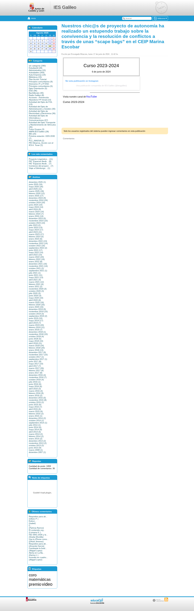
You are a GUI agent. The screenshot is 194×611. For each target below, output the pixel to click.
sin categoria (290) (37, 66)
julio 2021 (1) (35, 273)
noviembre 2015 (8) (38, 400)
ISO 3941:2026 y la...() (38, 536)
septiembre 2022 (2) (38, 248)
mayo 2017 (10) (36, 364)
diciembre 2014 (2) (37, 418)
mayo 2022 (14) (36, 252)
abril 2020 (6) (35, 300)
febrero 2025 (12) (37, 193)
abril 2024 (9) (35, 209)
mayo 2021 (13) (36, 277)
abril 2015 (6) (35, 409)
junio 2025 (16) (35, 184)
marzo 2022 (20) (36, 257)
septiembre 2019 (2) (38, 316)
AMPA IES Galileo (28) (39, 131)
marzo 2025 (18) (36, 191)
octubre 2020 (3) (36, 291)
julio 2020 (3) (35, 293)
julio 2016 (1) (35, 382)
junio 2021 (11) (35, 275)
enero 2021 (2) (35, 286)
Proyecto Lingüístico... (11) (41, 159)
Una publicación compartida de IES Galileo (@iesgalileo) (101, 85)
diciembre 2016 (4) (37, 375)
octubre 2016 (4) (36, 379)
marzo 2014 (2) (36, 434)
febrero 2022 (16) (37, 259)
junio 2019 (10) (35, 318)
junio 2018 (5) (35, 339)
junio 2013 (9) (35, 448)
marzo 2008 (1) (36, 450)
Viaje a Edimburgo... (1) (39, 168)
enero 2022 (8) (35, 261)
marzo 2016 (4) (36, 391)
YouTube (91, 96)
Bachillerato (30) (36, 93)
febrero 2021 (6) (36, 284)
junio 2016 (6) (35, 384)
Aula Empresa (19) (37, 75)
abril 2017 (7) (35, 366)
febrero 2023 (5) (36, 236)
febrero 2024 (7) (36, 214)
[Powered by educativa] (31, 599)
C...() (36, 526)
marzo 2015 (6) (36, 411)
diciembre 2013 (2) (37, 441)
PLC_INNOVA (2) (36, 140)
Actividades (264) (36, 72)
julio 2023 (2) (35, 225)
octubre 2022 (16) (37, 245)
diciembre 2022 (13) (38, 241)
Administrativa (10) (37, 70)
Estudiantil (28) (35, 68)
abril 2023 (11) (35, 232)
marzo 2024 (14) (36, 211)
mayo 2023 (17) (36, 230)
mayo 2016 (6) (35, 386)
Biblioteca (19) (35, 77)
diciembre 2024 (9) (37, 198)
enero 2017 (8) (35, 373)
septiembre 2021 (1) (38, 270)
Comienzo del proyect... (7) (41, 166)
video (47, 584)
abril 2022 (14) (35, 255)
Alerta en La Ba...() (36, 554)
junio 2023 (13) (35, 227)
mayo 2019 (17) (36, 320)
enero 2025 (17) (36, 196)
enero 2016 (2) (35, 395)
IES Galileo (65, 7)
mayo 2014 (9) (35, 429)
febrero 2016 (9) (36, 393)
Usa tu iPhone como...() (39, 540)
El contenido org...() (37, 531)
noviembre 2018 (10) (38, 334)
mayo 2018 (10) (36, 341)
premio (35, 584)
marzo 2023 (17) (36, 234)
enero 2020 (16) (36, 307)
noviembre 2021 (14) (38, 266)
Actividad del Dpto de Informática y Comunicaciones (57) (38, 118)
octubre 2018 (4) (36, 336)
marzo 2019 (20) (36, 325)
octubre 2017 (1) (36, 357)
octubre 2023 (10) (37, 223)
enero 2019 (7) (35, 329)
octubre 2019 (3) (36, 314)
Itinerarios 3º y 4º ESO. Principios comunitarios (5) (41, 85)
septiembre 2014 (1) (38, 423)
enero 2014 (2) (35, 438)
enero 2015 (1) (35, 416)
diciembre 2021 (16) (38, 264)
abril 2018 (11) (35, 343)
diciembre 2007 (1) (37, 452)
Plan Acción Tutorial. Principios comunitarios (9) (41, 80)
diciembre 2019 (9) (37, 309)
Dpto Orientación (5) (38, 88)
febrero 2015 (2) (36, 413)
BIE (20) (32, 134)
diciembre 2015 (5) (37, 398)
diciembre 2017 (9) (37, 352)
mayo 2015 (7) (35, 407)
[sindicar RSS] (166, 599)
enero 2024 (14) (36, 216)
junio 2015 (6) (35, 404)
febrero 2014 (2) (36, 436)
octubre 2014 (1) (36, 420)
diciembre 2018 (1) (37, 332)
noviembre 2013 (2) (38, 443)
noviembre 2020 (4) (38, 289)
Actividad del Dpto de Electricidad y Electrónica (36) (42, 112)
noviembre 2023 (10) (38, 221)
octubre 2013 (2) (36, 445)
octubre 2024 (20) (37, 202)
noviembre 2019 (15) (38, 311)
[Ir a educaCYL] (97, 603)
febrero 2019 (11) (37, 327)
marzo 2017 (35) (36, 368)
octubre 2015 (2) (36, 402)
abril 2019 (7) (35, 323)
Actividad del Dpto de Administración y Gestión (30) (42, 107)
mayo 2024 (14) (36, 207)
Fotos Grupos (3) (36, 129)
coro (33, 575)
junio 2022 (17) (35, 250)
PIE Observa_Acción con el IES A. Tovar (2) (41, 144)
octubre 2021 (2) (36, 268)
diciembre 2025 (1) (37, 182)
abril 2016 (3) (35, 389)
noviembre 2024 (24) (38, 200)
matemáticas (40, 579)
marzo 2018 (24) (36, 345)
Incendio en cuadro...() (38, 558)
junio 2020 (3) (35, 295)
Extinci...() (32, 522)
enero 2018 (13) (36, 350)
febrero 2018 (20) (37, 348)
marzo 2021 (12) (36, 282)
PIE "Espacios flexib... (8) (40, 161)
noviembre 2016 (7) (38, 377)
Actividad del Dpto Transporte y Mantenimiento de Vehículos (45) (42, 124)
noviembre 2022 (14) (38, 243)
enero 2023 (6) (35, 239)
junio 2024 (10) (35, 205)
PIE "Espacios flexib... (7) (40, 163)
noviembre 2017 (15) (38, 354)
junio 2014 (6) (35, 427)
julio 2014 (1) (35, 425)
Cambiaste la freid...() (38, 549)
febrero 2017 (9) (36, 370)
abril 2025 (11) (35, 189)
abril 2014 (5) (35, 432)
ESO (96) (33, 91)
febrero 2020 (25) (37, 305)
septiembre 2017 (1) (38, 359)
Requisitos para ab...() (38, 517)
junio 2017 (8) (35, 361)
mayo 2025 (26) (36, 186)
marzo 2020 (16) (36, 302)
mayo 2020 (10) (36, 298)
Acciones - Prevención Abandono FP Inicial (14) (40, 98)
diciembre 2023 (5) (37, 218)
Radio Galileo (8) (36, 95)
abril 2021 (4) (35, 280)
